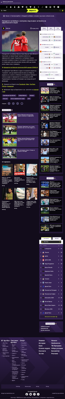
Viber (27, 84)
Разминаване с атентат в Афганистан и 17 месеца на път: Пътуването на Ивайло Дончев (6, 204)
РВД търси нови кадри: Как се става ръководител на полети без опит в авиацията (19, 204)
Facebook (22, 84)
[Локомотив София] (50, 7)
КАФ (29, 98)
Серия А (46, 61)
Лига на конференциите (16, 364)
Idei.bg (37, 386)
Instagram (10, 86)
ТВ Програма (56, 346)
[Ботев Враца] (58, 7)
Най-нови (50, 84)
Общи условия (57, 348)
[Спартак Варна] (30, 7)
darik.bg (16, 183)
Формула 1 (24, 349)
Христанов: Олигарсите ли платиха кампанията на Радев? (19, 179)
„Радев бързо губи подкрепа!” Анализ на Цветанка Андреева (31, 203)
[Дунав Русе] (42, 7)
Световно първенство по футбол (15, 368)
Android (36, 89)
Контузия (5, 98)
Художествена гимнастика (25, 360)
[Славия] (34, 7)
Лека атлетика (23, 352)
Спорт (22, 340)
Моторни (23, 365)
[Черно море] (54, 7)
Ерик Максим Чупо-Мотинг (9, 95)
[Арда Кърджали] (23, 7)
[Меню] (1, 10)
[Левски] (19, 7)
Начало (7, 16)
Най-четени (50, 178)
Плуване (23, 370)
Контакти (42, 351)
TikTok (4, 86)
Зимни (23, 363)
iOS (4, 91)
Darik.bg (18, 386)
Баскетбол (24, 345)
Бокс (22, 357)
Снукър (23, 372)
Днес (51, 29)
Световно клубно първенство (15, 377)
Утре (57, 29)
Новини (42, 340)
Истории (42, 343)
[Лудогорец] (7, 7)
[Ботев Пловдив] (27, 7)
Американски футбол (24, 377)
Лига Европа (14, 361)
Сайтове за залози (45, 326)
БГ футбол (5, 340)
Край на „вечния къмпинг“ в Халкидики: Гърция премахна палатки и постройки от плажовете (7, 180)
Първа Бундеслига (15, 351)
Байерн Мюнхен (22, 95)
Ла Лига (47, 51)
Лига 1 (13, 355)
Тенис (22, 347)
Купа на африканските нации (17, 98)
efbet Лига (48, 34)
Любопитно (55, 343)
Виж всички (50, 78)
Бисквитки (55, 351)
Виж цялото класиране (50, 316)
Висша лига (47, 44)
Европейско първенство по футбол (15, 373)
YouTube (32, 84)
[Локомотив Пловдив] (46, 7)
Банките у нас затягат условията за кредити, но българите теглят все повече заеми (31, 180)
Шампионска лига (15, 358)
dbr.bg (3, 185)
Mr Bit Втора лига (50, 72)
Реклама (54, 353)
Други (13, 380)
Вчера (44, 29)
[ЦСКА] (11, 7)
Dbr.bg (47, 386)
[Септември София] (38, 7)
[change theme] (62, 10)
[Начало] (4, 16)
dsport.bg (8, 28)
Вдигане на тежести (24, 355)
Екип (40, 346)
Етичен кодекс (44, 348)
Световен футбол (15, 16)
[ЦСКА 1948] (15, 7)
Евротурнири (6, 356)
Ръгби (22, 379)
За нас (41, 353)
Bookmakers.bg (44, 328)
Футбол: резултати (45, 330)
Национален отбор (6, 353)
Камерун (32, 95)
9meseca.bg (28, 386)
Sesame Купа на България (5, 349)
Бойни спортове (23, 367)
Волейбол (23, 343)
